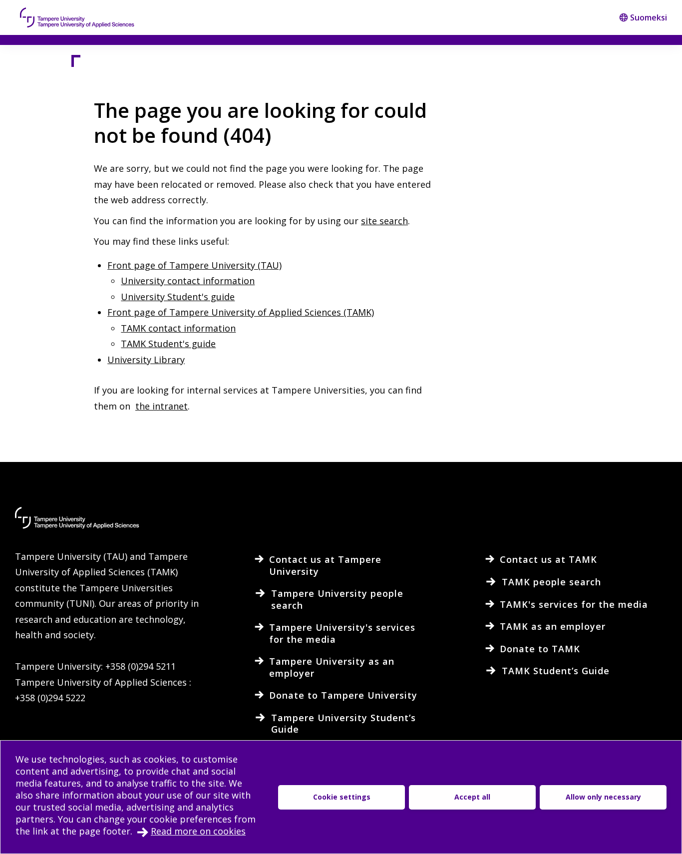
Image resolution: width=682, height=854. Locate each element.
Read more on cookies (198, 831)
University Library (146, 360)
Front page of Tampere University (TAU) (194, 265)
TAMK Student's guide (168, 344)
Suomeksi (648, 17)
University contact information (188, 281)
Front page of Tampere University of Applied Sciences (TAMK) (240, 312)
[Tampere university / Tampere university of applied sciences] (77, 17)
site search (384, 221)
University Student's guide (178, 297)
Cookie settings (341, 797)
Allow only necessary (603, 797)
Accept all (472, 797)
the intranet (161, 406)
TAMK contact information (178, 328)
